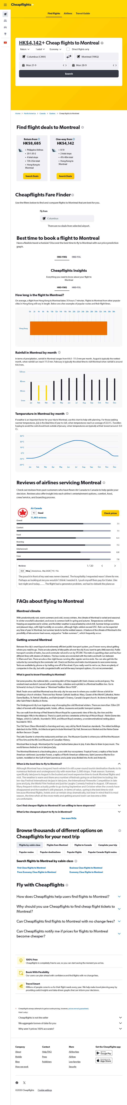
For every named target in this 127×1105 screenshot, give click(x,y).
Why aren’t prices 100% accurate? (36, 1028)
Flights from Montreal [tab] (57, 845)
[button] (5, 4)
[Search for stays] (5, 21)
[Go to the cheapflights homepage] (22, 4)
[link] (32, 176)
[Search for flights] (5, 14)
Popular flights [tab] (74, 852)
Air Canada (36, 508)
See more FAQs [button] (68, 818)
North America (30, 113)
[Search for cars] (5, 27)
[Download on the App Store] (104, 1060)
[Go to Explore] (5, 34)
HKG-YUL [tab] (76, 257)
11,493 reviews (38, 517)
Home (17, 113)
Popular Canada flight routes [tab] (102, 852)
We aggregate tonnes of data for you (37, 1023)
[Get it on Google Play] (104, 1053)
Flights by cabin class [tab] (29, 845)
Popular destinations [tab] (50, 852)
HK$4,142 (30, 43)
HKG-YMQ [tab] (62, 257)
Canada (42, 113)
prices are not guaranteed (78, 1009)
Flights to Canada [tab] (83, 845)
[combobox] (56, 49)
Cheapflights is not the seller (33, 1017)
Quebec (52, 113)
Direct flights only (80, 49)
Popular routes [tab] (26, 852)
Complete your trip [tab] (107, 845)
